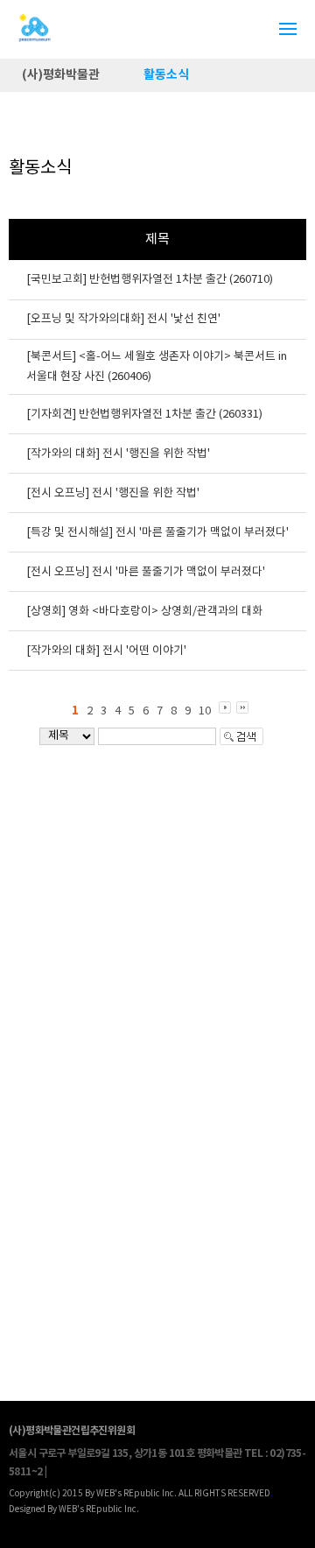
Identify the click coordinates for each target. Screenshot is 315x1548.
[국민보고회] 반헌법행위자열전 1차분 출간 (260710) (149, 279)
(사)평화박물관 (61, 74)
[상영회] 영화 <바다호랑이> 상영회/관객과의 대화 (144, 611)
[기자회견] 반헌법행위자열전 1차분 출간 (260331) (144, 414)
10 (205, 711)
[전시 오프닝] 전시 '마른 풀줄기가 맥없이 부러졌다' (145, 572)
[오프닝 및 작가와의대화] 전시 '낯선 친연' (123, 319)
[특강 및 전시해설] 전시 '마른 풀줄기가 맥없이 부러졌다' (157, 532)
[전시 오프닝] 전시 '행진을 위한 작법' (113, 493)
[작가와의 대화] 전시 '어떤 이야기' (106, 651)
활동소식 (166, 74)
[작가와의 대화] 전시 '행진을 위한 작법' (118, 454)
